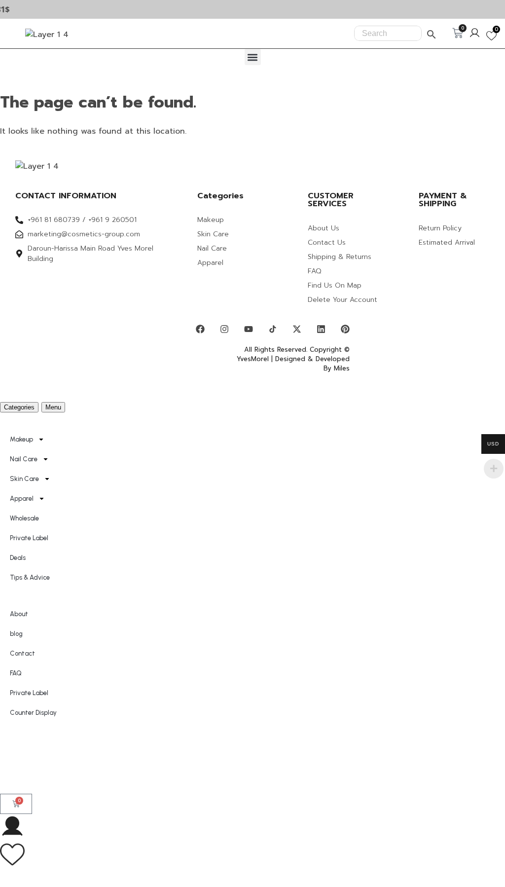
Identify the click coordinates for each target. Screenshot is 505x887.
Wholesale (24, 518)
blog (16, 633)
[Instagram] (224, 329)
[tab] (19, 407)
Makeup (21, 439)
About (19, 614)
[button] (253, 57)
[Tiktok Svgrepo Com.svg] (272, 329)
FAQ (16, 673)
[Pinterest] (345, 329)
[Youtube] (248, 329)
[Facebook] (200, 329)
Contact (22, 653)
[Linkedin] (321, 329)
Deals (18, 557)
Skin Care (24, 478)
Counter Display (33, 712)
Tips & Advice (30, 577)
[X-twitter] (296, 329)
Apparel (22, 498)
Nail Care (23, 459)
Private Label (29, 538)
